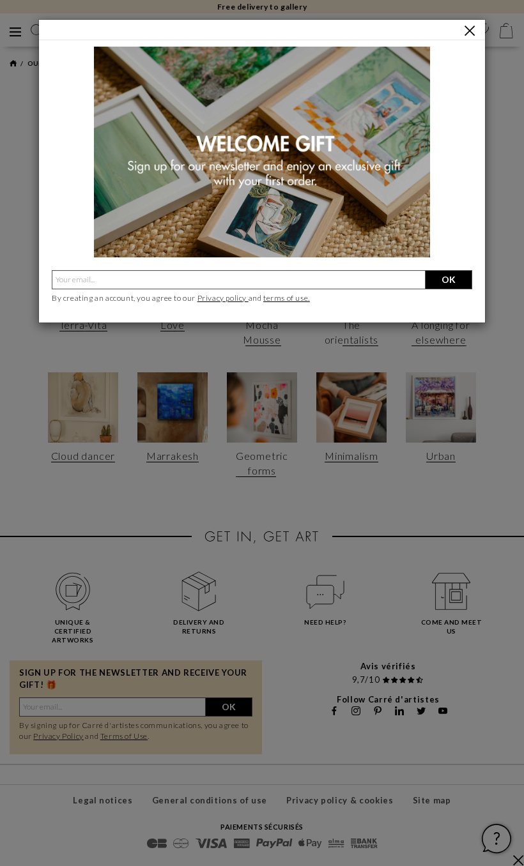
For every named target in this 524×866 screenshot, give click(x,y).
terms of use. (286, 298)
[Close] (469, 30)
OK (449, 279)
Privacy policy (223, 298)
